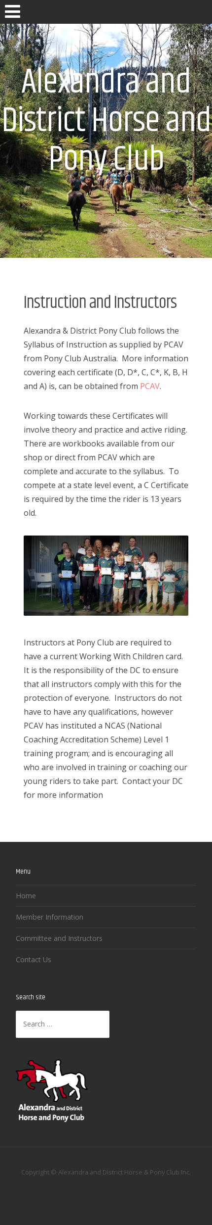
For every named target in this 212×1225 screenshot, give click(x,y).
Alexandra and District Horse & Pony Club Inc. (124, 1172)
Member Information (49, 917)
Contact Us (33, 959)
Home (26, 895)
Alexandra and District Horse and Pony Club (106, 121)
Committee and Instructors (59, 938)
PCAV (150, 386)
